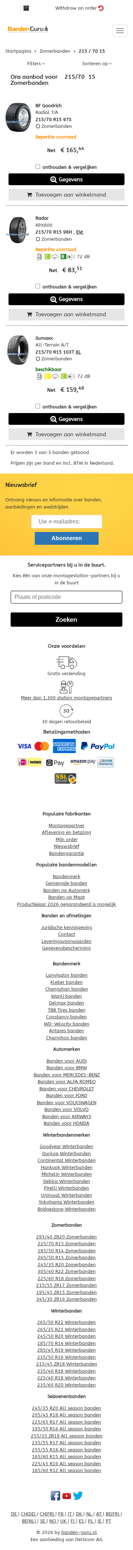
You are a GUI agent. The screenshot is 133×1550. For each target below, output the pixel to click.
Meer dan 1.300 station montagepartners (66, 697)
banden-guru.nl (79, 1532)
